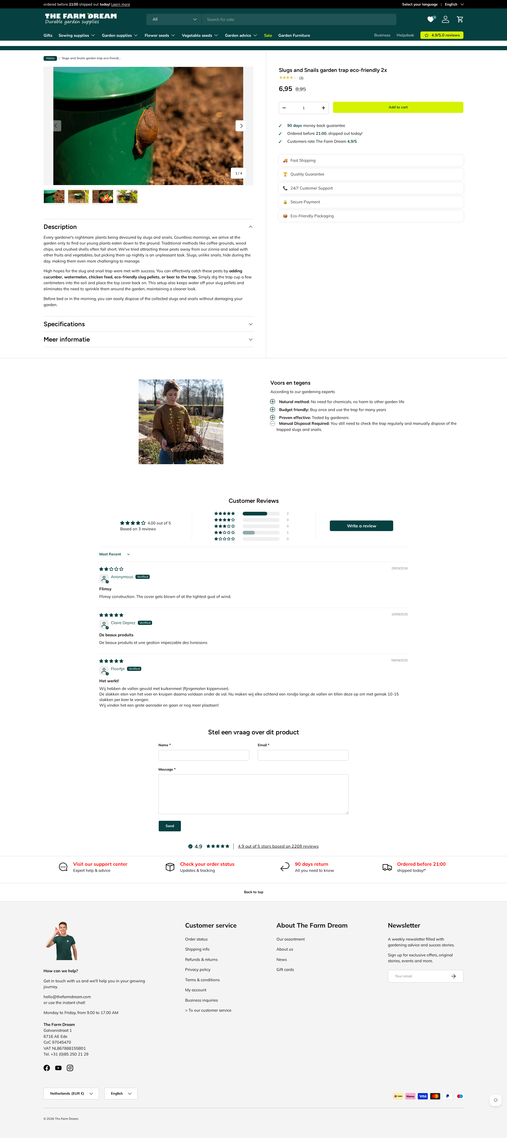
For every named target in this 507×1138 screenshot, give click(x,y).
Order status (196, 939)
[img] (111, 569)
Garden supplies (117, 35)
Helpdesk (405, 35)
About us (284, 949)
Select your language (420, 4)
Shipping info (197, 949)
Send (170, 826)
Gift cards (285, 969)
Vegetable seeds (197, 35)
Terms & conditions (202, 979)
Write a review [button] (361, 525)
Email (262, 745)
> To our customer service (208, 1010)
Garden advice (238, 35)
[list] (148, 126)
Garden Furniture (294, 35)
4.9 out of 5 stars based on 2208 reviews (278, 846)
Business (382, 35)
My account (195, 989)
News (281, 959)
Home (50, 58)
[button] (225, 513)
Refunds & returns (201, 959)
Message (165, 769)
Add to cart (398, 107)
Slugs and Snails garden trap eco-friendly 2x (91, 58)
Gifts (48, 35)
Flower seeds (157, 35)
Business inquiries (201, 1000)
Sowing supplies (74, 35)
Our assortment (290, 939)
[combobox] (271, 19)
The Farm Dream (66, 1119)
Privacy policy (197, 969)
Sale (268, 35)
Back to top (253, 892)
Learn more (120, 4)
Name (163, 745)
